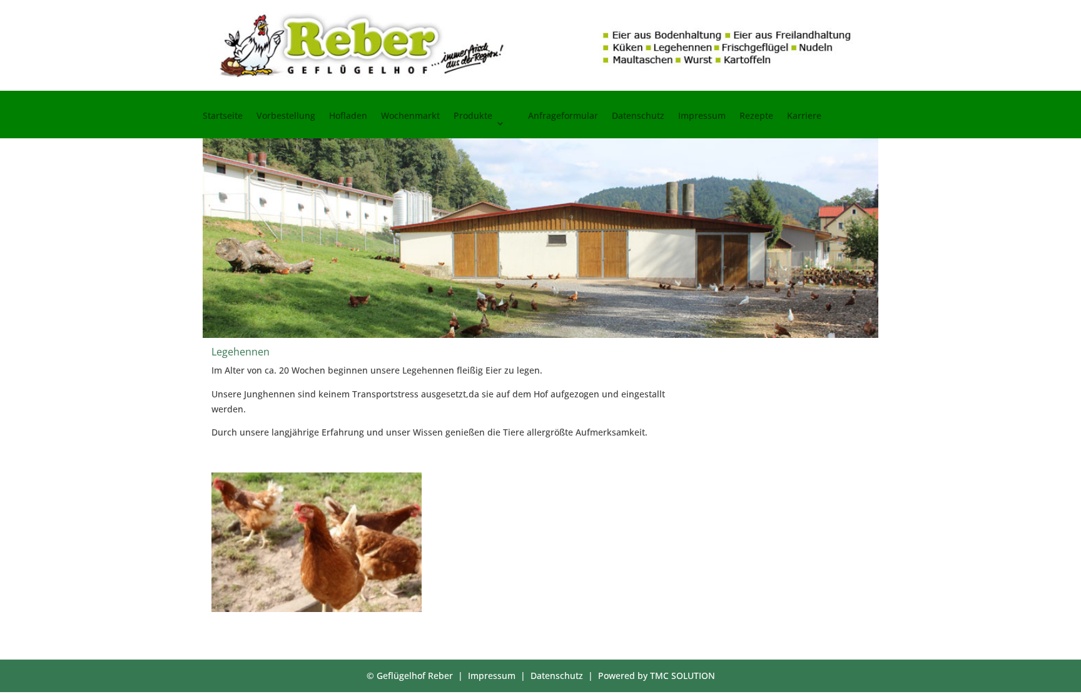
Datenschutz (638, 116)
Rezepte (756, 116)
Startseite (223, 116)
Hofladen (348, 116)
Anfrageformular (563, 116)
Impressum (702, 116)
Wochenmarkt (410, 116)
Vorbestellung (285, 116)
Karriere (804, 116)
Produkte (473, 116)
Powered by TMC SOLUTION (656, 675)
